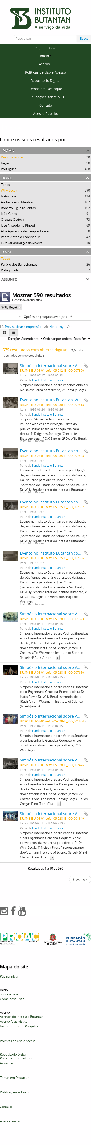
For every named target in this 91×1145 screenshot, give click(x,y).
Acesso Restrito (45, 113)
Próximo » (80, 879)
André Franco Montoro (17, 202)
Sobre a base (9, 994)
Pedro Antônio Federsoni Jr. (21, 237)
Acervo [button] (44, 64)
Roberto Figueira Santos (18, 208)
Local (6, 251)
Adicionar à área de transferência (85, 365)
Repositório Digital (45, 80)
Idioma (7, 150)
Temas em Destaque (45, 88)
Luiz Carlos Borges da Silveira (21, 243)
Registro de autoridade (16, 1058)
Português (8, 169)
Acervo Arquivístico (14, 1021)
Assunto (9, 278)
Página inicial (45, 47)
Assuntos (6, 1063)
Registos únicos (12, 157)
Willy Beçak (9, 190)
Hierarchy (56, 326)
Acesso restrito (10, 1121)
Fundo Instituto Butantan (48, 380)
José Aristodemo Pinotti (18, 225)
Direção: (14, 339)
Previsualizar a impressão (22, 326)
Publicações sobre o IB (45, 97)
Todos (5, 184)
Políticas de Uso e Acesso (45, 72)
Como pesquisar (12, 999)
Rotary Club (9, 270)
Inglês (5, 163)
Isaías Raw (8, 196)
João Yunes (9, 214)
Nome (6, 177)
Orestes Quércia (12, 219)
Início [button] (44, 56)
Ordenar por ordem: (57, 339)
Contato (45, 105)
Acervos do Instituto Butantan (22, 1016)
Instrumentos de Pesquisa (19, 1026)
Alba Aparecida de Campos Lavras (25, 231)
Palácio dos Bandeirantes (19, 264)
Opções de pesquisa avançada (45, 316)
